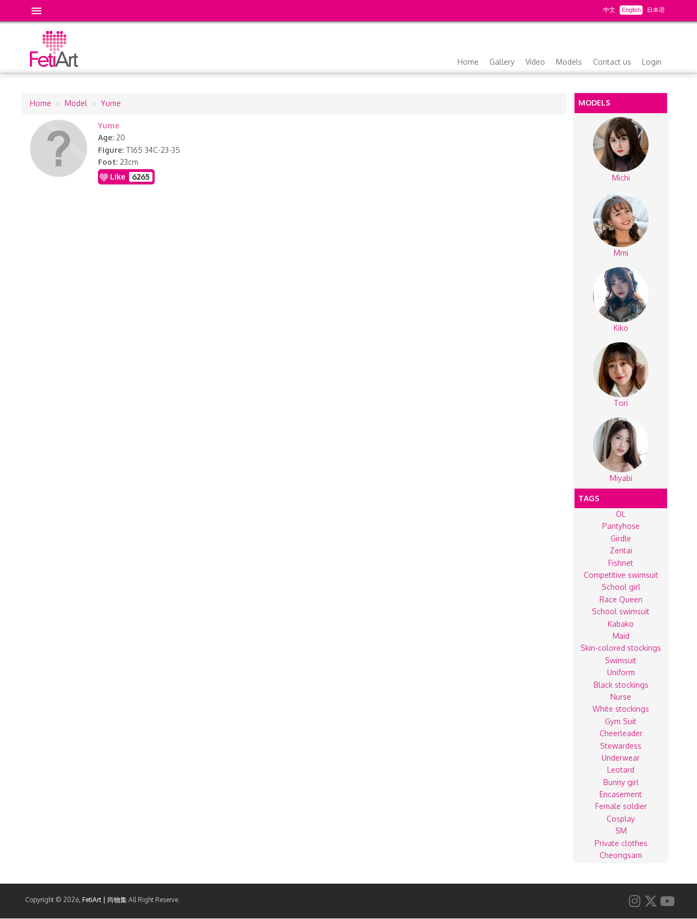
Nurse (620, 696)
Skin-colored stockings (620, 647)
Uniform (621, 672)
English (631, 10)
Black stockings (621, 684)
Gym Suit (621, 721)
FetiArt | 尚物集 (104, 900)
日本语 (656, 10)
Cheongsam (621, 855)
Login (652, 61)
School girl (621, 586)
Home (468, 61)
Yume (111, 103)
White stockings (620, 708)
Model (76, 103)
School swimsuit (621, 611)
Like (117, 176)
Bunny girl (621, 782)
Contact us (612, 61)
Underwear (621, 757)
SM (621, 830)
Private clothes (621, 843)
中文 (609, 10)
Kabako (621, 623)
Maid (621, 635)
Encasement (621, 794)
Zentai (621, 550)
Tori (621, 403)
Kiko (621, 327)
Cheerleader (621, 733)
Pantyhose (621, 526)
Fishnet (620, 563)
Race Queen (621, 599)
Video (535, 61)
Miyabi (621, 478)
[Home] (54, 64)
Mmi (621, 252)
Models (569, 61)
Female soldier (621, 806)
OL (621, 514)
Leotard (620, 769)
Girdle (620, 538)
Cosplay (621, 818)
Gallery (502, 61)
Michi (621, 177)
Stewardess (620, 745)
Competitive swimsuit (621, 574)
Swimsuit (621, 660)
